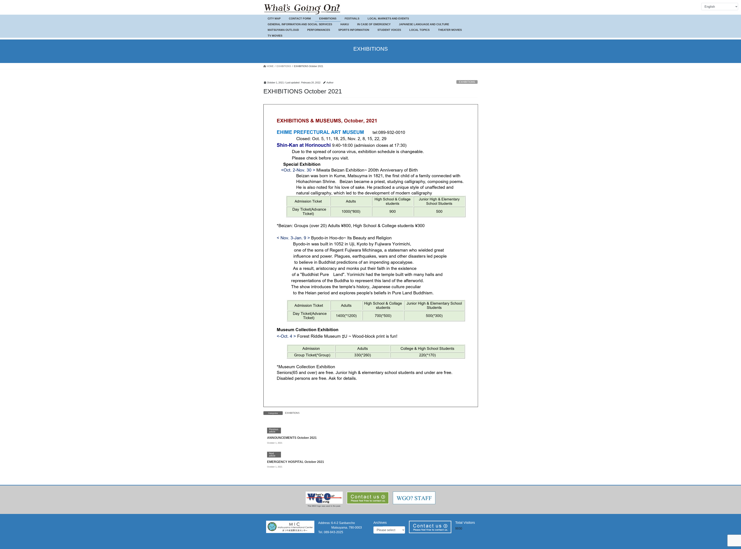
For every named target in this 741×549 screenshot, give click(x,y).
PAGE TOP (721, 529)
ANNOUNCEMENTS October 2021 (292, 437)
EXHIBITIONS (467, 82)
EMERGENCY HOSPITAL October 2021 (295, 461)
